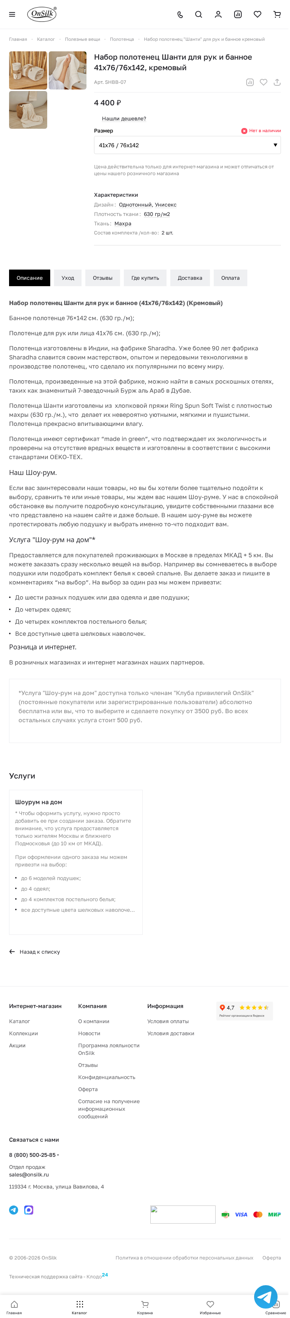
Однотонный (135, 204)
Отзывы (103, 277)
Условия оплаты (168, 1021)
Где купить (145, 277)
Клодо (97, 1276)
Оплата (230, 277)
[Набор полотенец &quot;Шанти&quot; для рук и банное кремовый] (28, 70)
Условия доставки (170, 1033)
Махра (122, 223)
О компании (94, 1021)
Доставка (190, 277)
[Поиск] (198, 14)
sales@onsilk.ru (29, 1174)
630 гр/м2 (157, 214)
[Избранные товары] (257, 14)
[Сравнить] (250, 82)
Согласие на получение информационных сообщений (109, 1108)
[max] (28, 1210)
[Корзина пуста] (277, 14)
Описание (30, 277)
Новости (89, 1033)
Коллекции (23, 1033)
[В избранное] (263, 82)
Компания (92, 1005)
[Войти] (218, 14)
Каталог (19, 1021)
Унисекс (166, 204)
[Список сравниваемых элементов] (238, 14)
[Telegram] (13, 1210)
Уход (68, 277)
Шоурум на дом (38, 802)
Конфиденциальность (106, 1077)
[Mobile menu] (12, 14)
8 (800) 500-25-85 (32, 1155)
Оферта (88, 1089)
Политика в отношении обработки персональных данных (184, 1258)
